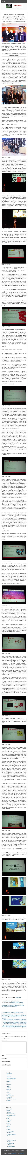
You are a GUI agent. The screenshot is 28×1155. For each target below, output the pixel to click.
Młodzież (12, 1005)
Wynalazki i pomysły (11, 1098)
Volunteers (11, 1006)
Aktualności (12, 1002)
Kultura (7, 1005)
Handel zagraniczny (15, 1003)
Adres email (4, 1058)
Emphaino (21, 1153)
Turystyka (22, 1005)
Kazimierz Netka (15, 1001)
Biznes (17, 1002)
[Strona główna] (2, 1)
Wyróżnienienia (11, 1146)
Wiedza (9, 1144)
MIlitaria (8, 1087)
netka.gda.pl (18, 997)
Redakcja (9, 1141)
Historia (21, 1003)
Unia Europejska (5, 1006)
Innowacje (4, 1005)
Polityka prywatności (11, 1140)
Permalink (5, 1008)
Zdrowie (16, 1006)
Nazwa (3, 1055)
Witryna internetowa (6, 1061)
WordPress (13, 1153)
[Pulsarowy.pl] (14, 8)
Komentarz (4, 1040)
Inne (8, 1083)
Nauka (15, 1005)
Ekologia (21, 1002)
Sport (18, 1005)
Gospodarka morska (6, 1003)
